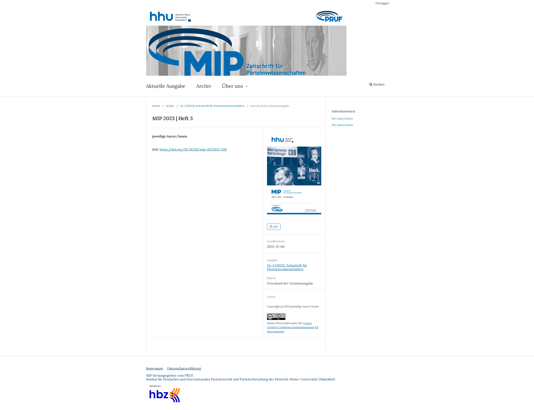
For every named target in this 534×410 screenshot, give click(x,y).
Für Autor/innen (342, 125)
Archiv (203, 86)
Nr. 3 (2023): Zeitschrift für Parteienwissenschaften (212, 106)
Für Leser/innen (342, 118)
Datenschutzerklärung (184, 368)
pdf (275, 226)
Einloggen (382, 3)
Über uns (233, 86)
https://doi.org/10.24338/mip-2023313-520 (193, 149)
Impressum (154, 368)
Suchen (379, 84)
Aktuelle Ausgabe (165, 86)
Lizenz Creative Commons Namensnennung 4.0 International (292, 327)
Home (156, 106)
